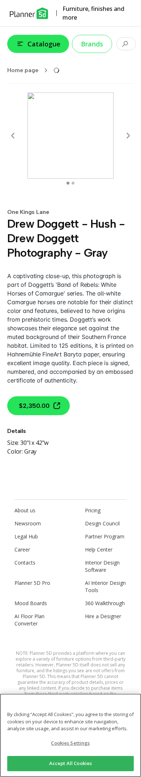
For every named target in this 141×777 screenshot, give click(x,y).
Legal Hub (26, 536)
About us (24, 510)
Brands (92, 44)
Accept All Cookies (70, 763)
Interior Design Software (102, 566)
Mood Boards (30, 603)
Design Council (102, 523)
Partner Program (104, 536)
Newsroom (27, 523)
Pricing (93, 510)
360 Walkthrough (105, 603)
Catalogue (43, 44)
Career (22, 549)
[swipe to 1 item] (73, 183)
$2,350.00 (34, 406)
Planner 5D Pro (32, 582)
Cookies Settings (70, 743)
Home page (22, 70)
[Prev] (13, 135)
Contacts (24, 562)
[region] (70, 735)
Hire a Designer (103, 616)
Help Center (98, 549)
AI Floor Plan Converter (29, 620)
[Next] (128, 135)
